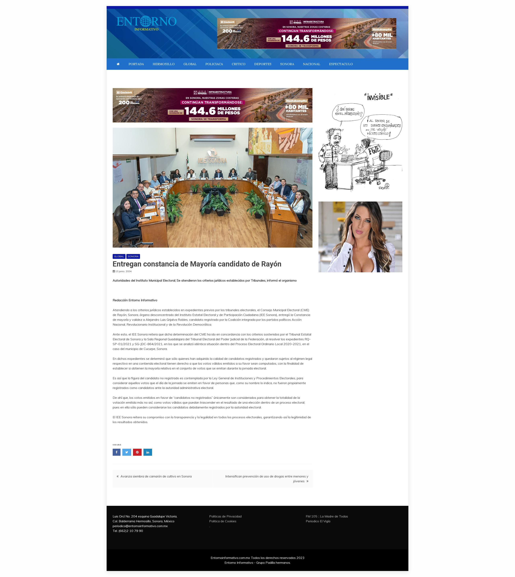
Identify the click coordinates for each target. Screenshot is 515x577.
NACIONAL (311, 64)
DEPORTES (262, 64)
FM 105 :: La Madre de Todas (327, 516)
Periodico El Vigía (318, 521)
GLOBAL (190, 64)
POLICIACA (214, 64)
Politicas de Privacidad (225, 516)
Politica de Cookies (222, 521)
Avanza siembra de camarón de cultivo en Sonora (156, 476)
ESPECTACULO (341, 64)
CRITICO (238, 64)
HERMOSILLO (164, 64)
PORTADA (136, 64)
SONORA (287, 64)
